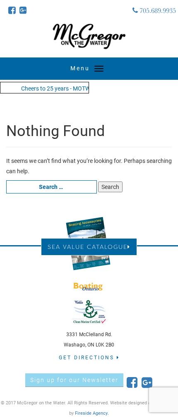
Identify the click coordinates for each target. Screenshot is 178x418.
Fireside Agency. (92, 413)
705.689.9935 (157, 10)
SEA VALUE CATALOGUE (87, 247)
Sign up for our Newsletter (74, 380)
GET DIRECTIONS (88, 357)
